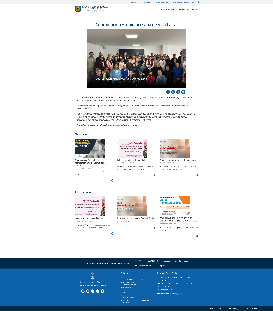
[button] (136, 85)
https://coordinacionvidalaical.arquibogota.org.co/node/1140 (136, 58)
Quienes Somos (170, 9)
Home (161, 10)
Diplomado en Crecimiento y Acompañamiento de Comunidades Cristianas (90, 163)
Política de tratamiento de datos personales (136, 301)
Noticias (196, 9)
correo (125, 277)
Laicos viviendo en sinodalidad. (131, 160)
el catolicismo (128, 282)
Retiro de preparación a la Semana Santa (178, 160)
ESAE (194, 2)
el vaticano (127, 295)
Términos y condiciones (132, 297)
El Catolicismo (145, 2)
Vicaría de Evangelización (181, 2)
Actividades (184, 9)
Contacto (134, 2)
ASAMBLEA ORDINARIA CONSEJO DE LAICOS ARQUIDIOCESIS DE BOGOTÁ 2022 (178, 219)
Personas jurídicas (130, 287)
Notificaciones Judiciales (133, 279)
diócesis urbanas (129, 284)
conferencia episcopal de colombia (137, 289)
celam (125, 292)
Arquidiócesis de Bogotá (160, 2)
